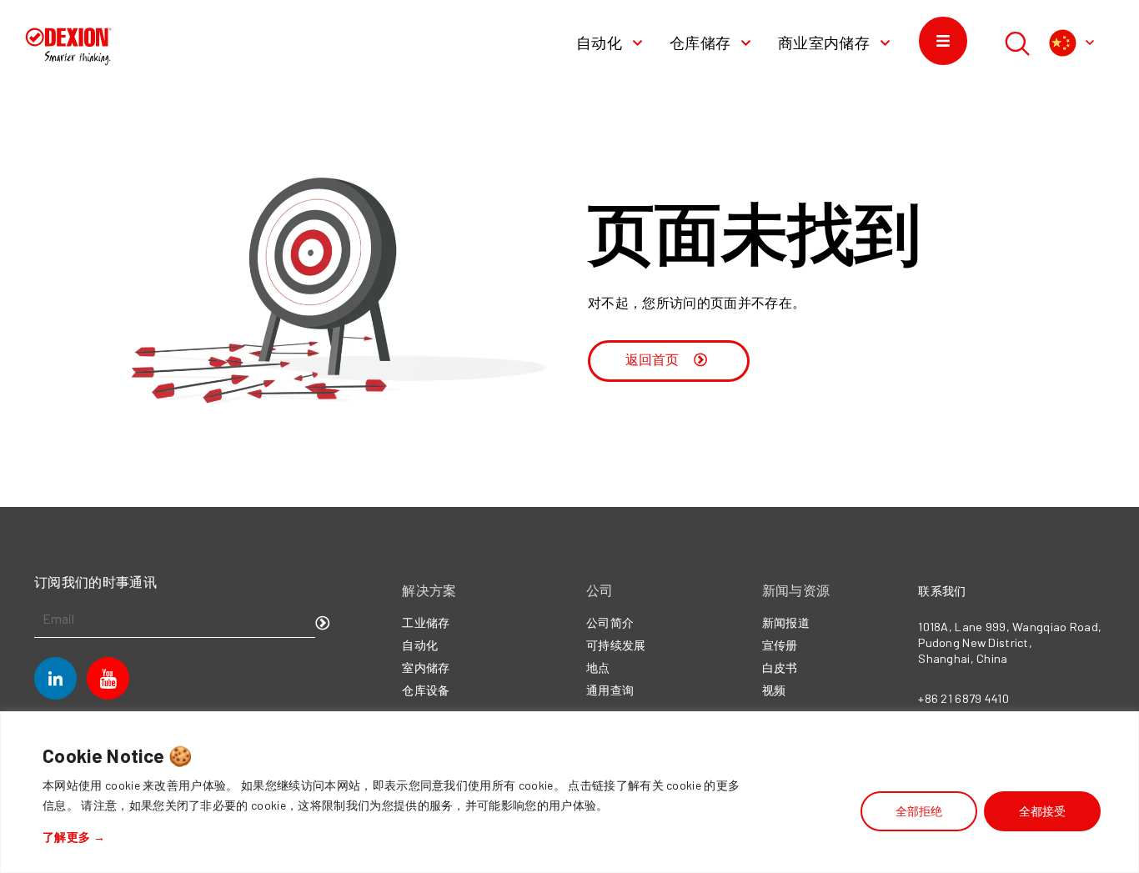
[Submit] (322, 623)
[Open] (1090, 43)
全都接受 (1042, 811)
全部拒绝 (919, 811)
